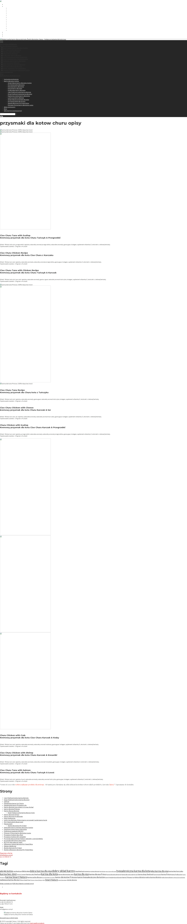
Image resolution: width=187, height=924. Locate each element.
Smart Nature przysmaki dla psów (18, 25)
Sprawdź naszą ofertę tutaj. (9, 918)
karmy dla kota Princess (12, 809)
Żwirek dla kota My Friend (13, 848)
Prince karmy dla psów (15, 14)
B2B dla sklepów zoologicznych (23, 883)
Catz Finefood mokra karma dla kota (19, 17)
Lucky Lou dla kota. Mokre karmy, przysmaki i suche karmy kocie (25, 820)
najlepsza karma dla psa (9, 880)
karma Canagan (21, 874)
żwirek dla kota (72, 880)
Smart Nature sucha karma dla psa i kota (21, 813)
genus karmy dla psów (111, 871)
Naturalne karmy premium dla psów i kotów (18, 827)
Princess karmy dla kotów (16, 12)
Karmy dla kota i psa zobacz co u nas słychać (19, 807)
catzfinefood (17, 871)
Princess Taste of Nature (36, 880)
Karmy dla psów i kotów (11, 6)
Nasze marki (8, 824)
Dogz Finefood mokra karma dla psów (20, 19)
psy (44, 880)
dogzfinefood (79, 871)
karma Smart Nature (16, 877)
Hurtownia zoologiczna (11, 4)
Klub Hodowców (9, 818)
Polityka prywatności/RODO (13, 831)
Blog (5, 34)
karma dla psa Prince (97, 874)
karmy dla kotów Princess (66, 877)
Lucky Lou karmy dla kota (16, 23)
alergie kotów (6, 871)
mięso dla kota (140, 877)
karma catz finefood (33, 874)
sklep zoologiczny (9, 32)
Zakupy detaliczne (10, 846)
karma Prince (166, 874)
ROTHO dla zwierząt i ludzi (13, 842)
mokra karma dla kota (153, 877)
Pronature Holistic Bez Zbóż (13, 835)
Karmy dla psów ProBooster (13, 816)
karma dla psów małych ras (130, 874)
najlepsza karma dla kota (179, 877)
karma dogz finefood (145, 874)
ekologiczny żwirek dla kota (91, 871)
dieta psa (26, 871)
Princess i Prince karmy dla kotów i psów (20, 30)
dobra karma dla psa (41, 870)
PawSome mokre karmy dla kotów (19, 21)
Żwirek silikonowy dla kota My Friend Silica (18, 850)
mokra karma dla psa (167, 877)
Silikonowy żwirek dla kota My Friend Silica (18, 844)
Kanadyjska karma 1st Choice (14, 803)
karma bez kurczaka (176, 871)
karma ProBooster (176, 874)
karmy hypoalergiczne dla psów (113, 877)
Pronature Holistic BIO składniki (15, 837)
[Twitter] (0, 116)
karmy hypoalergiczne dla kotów (91, 877)
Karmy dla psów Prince (11, 814)
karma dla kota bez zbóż (66, 874)
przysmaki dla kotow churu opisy (15, 840)
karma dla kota (49, 874)
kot (133, 877)
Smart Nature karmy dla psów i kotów (20, 8)
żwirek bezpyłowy (62, 880)
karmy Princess (127, 877)
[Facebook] (1, 116)
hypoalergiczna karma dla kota (133, 870)
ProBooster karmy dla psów (16, 15)
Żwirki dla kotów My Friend (17, 826)
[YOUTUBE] (2, 116)
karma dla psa (81, 874)
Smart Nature (51, 879)
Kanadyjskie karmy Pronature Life (15, 805)
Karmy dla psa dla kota (11, 811)
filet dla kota (102, 871)
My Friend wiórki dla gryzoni (16, 26)
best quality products (37, 923)
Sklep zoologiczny (6, 883)
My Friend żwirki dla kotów (16, 10)
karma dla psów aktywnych (114, 874)
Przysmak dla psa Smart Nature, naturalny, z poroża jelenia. (23, 839)
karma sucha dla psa (34, 877)
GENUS (6, 801)
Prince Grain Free (25, 880)
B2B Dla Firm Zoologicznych (13, 36)
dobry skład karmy (63, 870)
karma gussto (157, 874)
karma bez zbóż (8, 874)
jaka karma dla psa (159, 871)
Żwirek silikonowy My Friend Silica (18, 28)
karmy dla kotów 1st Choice (48, 877)
